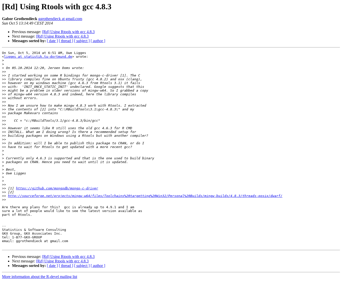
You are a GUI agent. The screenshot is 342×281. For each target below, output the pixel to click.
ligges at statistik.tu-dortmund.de (38, 56)
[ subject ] (82, 41)
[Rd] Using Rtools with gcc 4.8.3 (68, 32)
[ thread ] (66, 41)
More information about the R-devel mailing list (39, 276)
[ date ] (52, 41)
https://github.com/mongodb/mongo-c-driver (57, 188)
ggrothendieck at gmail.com (60, 19)
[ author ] (98, 41)
